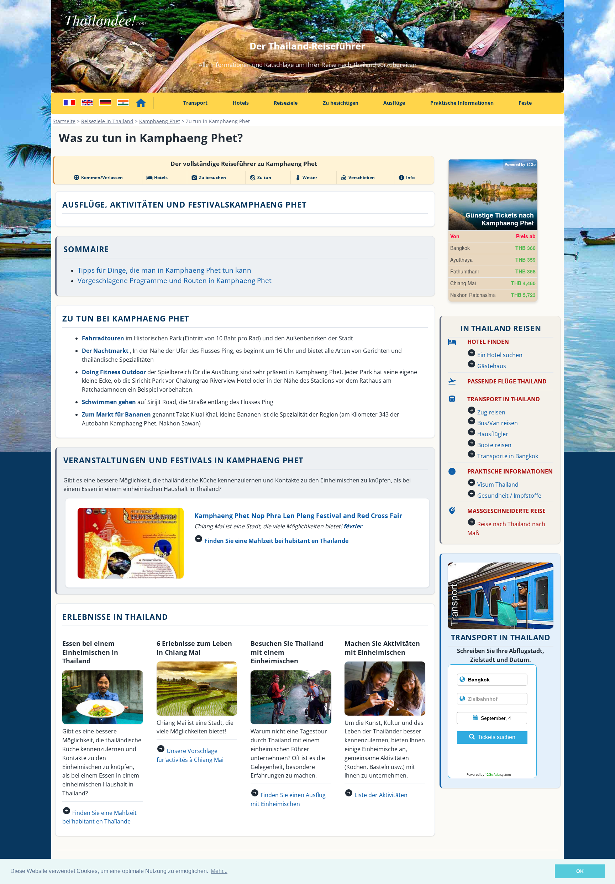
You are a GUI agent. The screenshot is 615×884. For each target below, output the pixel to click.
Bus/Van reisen (497, 423)
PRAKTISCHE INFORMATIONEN (510, 471)
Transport (195, 102)
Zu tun (260, 177)
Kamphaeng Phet (159, 121)
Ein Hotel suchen (499, 355)
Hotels (241, 102)
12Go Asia (492, 774)
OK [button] (580, 871)
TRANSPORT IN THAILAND (503, 399)
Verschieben (358, 177)
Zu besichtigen (340, 102)
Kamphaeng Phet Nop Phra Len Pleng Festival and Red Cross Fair (298, 515)
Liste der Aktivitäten (381, 795)
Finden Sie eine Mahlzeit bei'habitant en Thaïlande (276, 541)
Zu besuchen (208, 177)
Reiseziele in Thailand (107, 121)
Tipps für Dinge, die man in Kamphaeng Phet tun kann (164, 270)
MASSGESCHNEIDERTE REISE (506, 511)
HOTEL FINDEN (488, 342)
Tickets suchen (496, 737)
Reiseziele (286, 102)
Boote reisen (494, 445)
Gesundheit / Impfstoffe (509, 495)
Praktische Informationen (462, 102)
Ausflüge (394, 102)
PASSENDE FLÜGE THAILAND (507, 381)
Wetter (306, 177)
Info (406, 177)
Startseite (64, 121)
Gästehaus (491, 366)
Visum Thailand (498, 484)
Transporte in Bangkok (507, 456)
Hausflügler (492, 434)
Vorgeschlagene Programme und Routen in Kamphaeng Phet (175, 280)
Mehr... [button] (219, 871)
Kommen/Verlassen (98, 177)
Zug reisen (491, 412)
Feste (525, 102)
